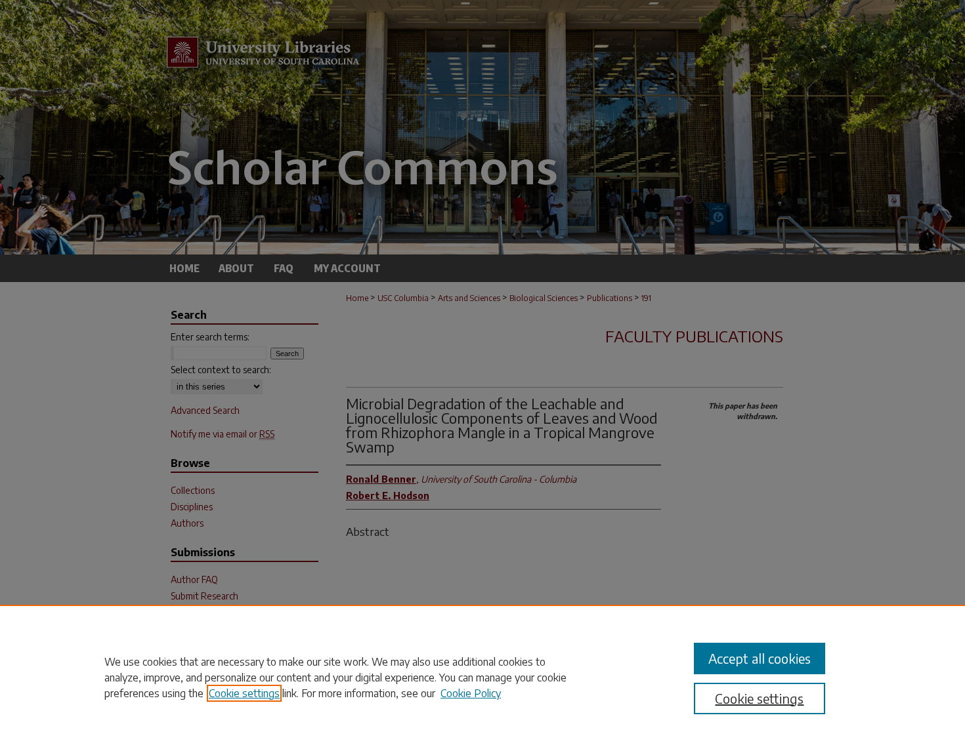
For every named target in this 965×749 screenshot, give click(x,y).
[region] (482, 677)
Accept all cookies (759, 658)
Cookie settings (244, 693)
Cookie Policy (470, 693)
